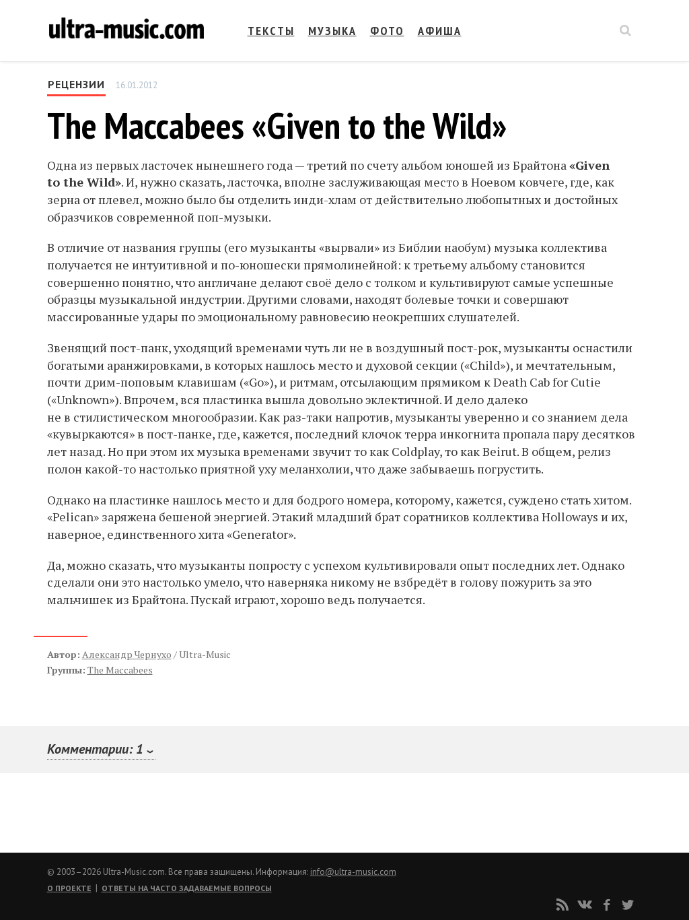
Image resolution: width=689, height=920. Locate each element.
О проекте (69, 888)
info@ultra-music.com (353, 872)
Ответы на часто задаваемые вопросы (187, 888)
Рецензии (76, 84)
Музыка (332, 30)
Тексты (271, 30)
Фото (387, 30)
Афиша (440, 30)
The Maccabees (120, 669)
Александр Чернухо (127, 654)
